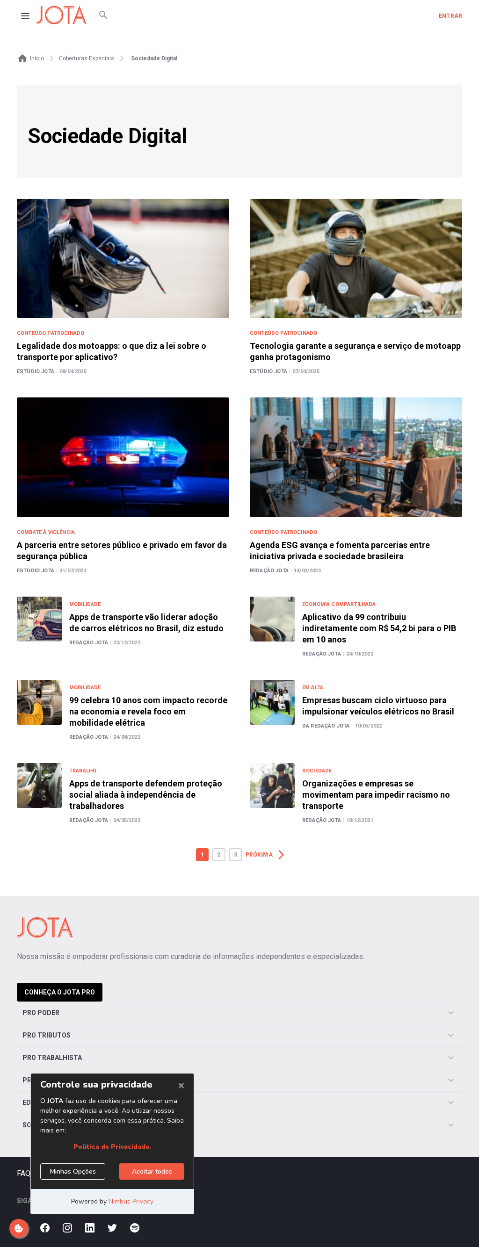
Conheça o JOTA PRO (59, 992)
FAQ (23, 1173)
